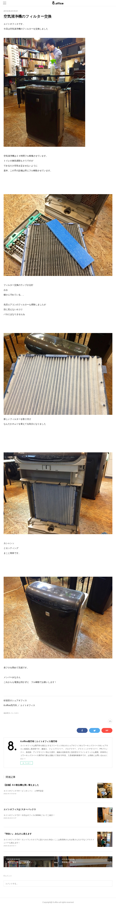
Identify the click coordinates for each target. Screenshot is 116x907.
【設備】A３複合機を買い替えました (21, 784)
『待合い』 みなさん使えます (18, 833)
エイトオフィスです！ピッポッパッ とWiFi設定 (24, 790)
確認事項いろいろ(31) (11, 713)
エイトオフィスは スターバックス (20, 809)
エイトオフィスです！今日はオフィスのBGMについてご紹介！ (29, 815)
